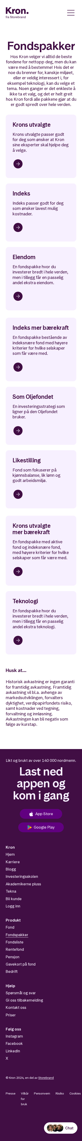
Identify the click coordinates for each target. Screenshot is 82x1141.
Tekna (11, 891)
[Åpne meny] (70, 12)
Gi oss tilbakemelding (24, 1000)
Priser (11, 1014)
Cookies (75, 1093)
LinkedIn (13, 1050)
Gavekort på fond (21, 964)
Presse (10, 1093)
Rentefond (15, 949)
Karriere (13, 861)
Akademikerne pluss (23, 883)
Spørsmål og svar (21, 992)
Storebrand (46, 1078)
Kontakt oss (16, 1007)
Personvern (42, 1093)
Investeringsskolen (22, 876)
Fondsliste (14, 942)
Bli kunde (14, 898)
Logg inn (13, 906)
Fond (10, 927)
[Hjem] (17, 12)
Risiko (60, 1093)
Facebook (14, 1043)
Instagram (14, 1036)
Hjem (10, 854)
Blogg (11, 869)
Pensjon (12, 956)
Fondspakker (17, 934)
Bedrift (12, 971)
